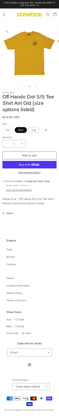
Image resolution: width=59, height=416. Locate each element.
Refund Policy (15, 293)
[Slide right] (36, 86)
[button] (4, 14)
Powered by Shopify (44, 410)
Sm (9, 130)
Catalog (11, 264)
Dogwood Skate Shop (23, 410)
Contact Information (18, 285)
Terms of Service (16, 300)
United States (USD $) (28, 386)
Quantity (7, 137)
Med (20, 130)
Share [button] (9, 213)
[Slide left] (22, 86)
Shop (9, 249)
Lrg (34, 130)
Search (11, 278)
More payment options (30, 172)
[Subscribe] (48, 352)
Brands (11, 256)
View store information (19, 190)
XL (47, 130)
